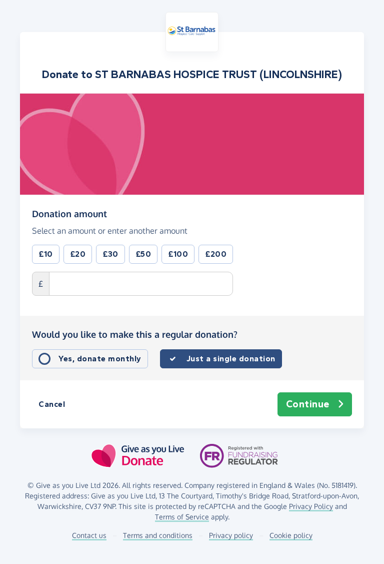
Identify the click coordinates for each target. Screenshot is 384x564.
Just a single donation (231, 358)
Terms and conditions (157, 535)
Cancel (51, 404)
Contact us (89, 535)
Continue (308, 404)
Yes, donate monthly (100, 358)
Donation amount (69, 213)
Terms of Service (182, 516)
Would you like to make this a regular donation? (135, 334)
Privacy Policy (311, 506)
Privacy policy (231, 535)
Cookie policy (291, 535)
